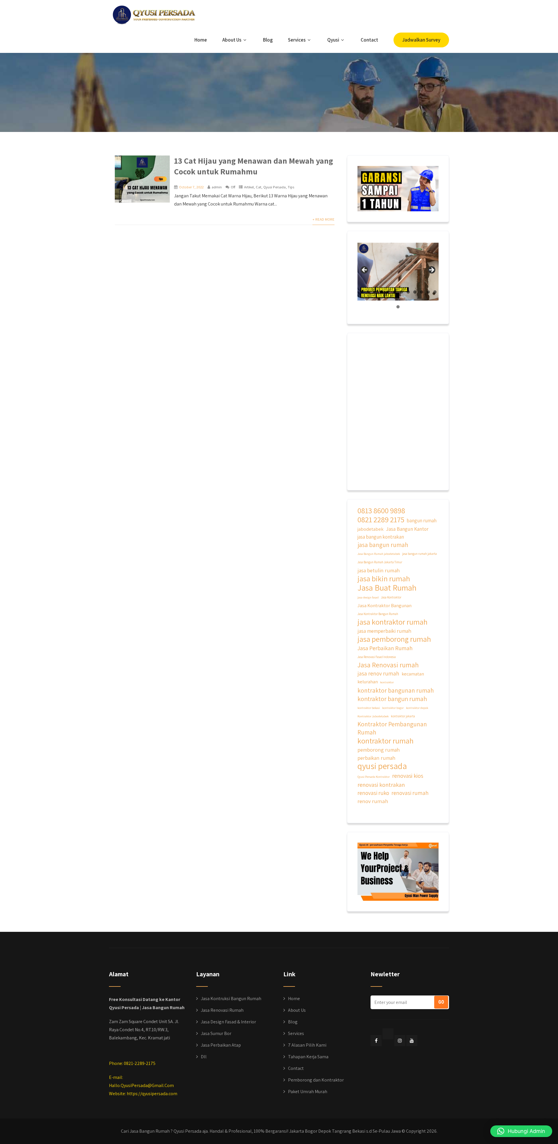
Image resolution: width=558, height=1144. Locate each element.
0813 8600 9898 (381, 510)
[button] (521, 1131)
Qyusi (333, 40)
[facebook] (376, 1040)
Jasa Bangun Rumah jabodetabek (378, 554)
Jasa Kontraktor (391, 597)
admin (217, 187)
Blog (268, 40)
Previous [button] (364, 270)
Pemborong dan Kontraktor (316, 1080)
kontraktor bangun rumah (392, 699)
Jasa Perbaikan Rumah (385, 648)
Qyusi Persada (274, 187)
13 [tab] (398, 306)
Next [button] (431, 270)
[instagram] (399, 1040)
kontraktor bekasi (368, 708)
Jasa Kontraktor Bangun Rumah (377, 614)
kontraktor (387, 682)
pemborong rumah (378, 749)
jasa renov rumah (378, 673)
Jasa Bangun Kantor (407, 528)
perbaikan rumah (376, 757)
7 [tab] (401, 292)
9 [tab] (414, 292)
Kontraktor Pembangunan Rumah (392, 728)
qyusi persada (382, 766)
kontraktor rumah (385, 741)
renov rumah (372, 801)
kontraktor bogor (393, 708)
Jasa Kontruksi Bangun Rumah (231, 998)
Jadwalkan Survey (421, 40)
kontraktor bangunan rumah (395, 690)
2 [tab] (368, 292)
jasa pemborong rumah (394, 639)
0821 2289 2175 (380, 519)
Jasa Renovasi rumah (388, 665)
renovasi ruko (373, 793)
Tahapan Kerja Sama (308, 1057)
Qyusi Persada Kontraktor (373, 777)
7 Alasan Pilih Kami (307, 1045)
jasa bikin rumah (383, 578)
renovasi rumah (410, 792)
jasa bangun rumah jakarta (419, 554)
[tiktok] (388, 1033)
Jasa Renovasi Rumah (222, 1010)
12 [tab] (435, 292)
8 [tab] (408, 292)
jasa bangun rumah (382, 545)
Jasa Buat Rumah (386, 587)
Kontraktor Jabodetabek (373, 716)
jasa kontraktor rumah (392, 622)
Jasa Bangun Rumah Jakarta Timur (379, 562)
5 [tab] (388, 292)
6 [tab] (394, 292)
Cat (258, 187)
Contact (369, 40)
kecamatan (413, 674)
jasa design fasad (368, 597)
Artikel (249, 187)
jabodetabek (370, 529)
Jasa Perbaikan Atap (221, 1045)
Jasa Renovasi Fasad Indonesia (376, 657)
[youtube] (411, 1040)
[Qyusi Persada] (153, 13)
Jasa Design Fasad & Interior (228, 1022)
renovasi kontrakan (381, 785)
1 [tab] (361, 292)
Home (200, 40)
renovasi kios (407, 776)
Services (297, 40)
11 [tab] (428, 292)
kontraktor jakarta (403, 716)
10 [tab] (421, 292)
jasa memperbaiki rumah (384, 630)
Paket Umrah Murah (307, 1091)
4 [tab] (381, 292)
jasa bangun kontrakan (380, 537)
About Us (232, 40)
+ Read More (323, 219)
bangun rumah (422, 520)
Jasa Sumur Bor (216, 1033)
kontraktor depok (417, 708)
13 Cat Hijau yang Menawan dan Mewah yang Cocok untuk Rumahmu (253, 166)
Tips (291, 187)
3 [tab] (374, 292)
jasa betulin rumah (378, 570)
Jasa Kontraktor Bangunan (384, 605)
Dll (204, 1057)
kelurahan (367, 681)
